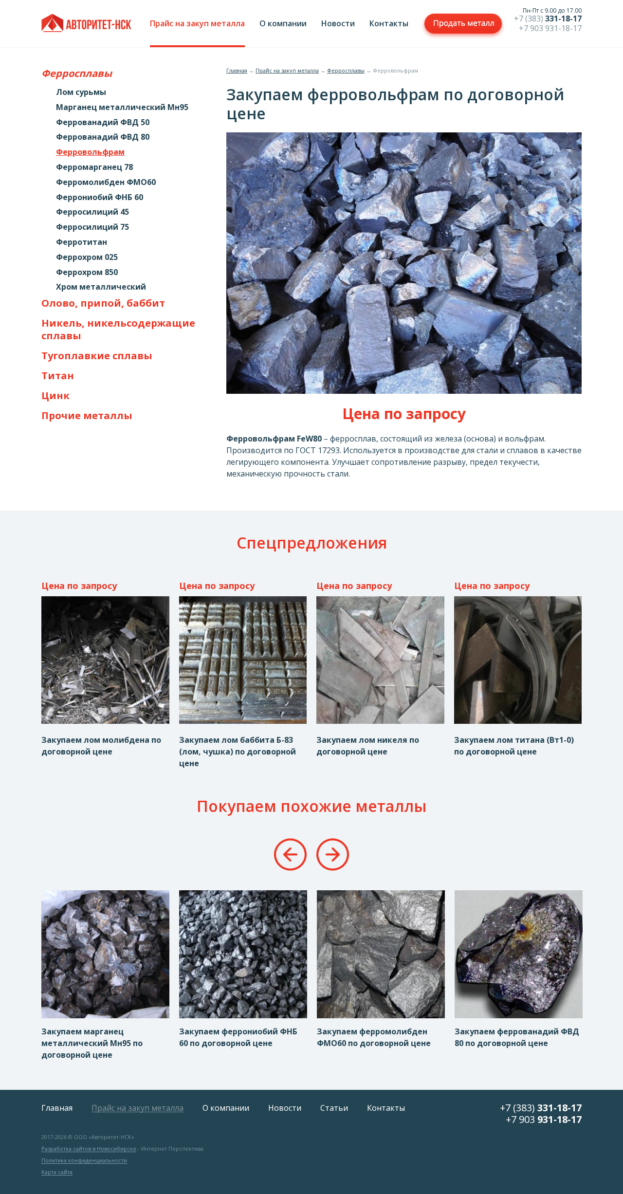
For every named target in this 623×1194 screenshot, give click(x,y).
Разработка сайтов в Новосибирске (88, 1148)
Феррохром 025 (87, 257)
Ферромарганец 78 (94, 167)
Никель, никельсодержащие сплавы (118, 329)
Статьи (334, 1108)
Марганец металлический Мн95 (122, 107)
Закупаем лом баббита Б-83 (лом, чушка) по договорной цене (237, 752)
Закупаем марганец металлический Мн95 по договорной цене (92, 1043)
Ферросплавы (76, 73)
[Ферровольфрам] (404, 391)
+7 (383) (548, 18)
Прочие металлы (86, 415)
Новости (338, 23)
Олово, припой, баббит (103, 303)
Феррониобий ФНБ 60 (99, 197)
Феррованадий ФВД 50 (102, 122)
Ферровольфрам (90, 152)
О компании (283, 23)
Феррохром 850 (87, 272)
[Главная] (86, 24)
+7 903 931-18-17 (550, 28)
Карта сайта (57, 1172)
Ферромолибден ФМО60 (106, 182)
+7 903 (544, 1119)
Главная (236, 70)
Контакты (388, 23)
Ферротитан (81, 242)
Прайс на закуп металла (197, 23)
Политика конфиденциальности (84, 1160)
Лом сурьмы (81, 92)
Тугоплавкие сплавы (96, 355)
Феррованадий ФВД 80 (102, 137)
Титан (57, 375)
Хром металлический (101, 287)
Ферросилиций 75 (92, 227)
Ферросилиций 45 (92, 212)
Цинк (55, 395)
